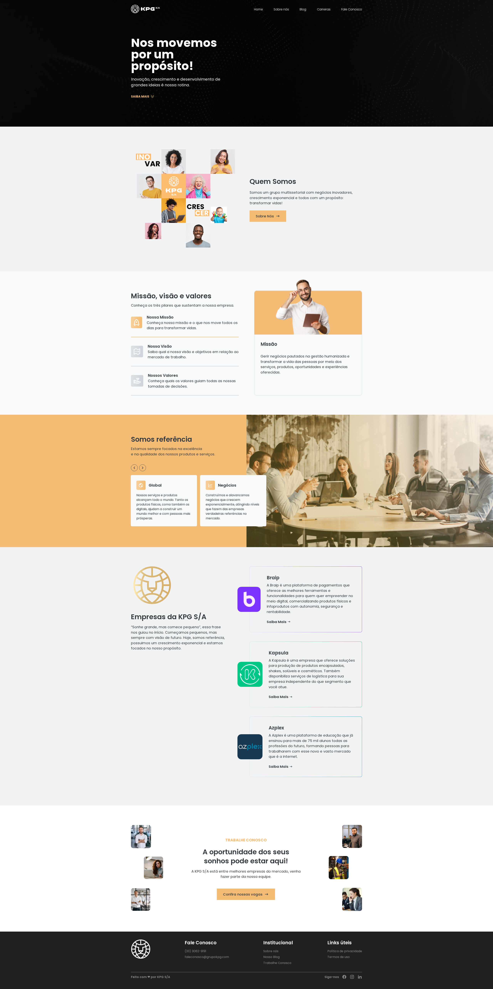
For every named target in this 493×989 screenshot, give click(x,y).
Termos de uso (338, 957)
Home (258, 9)
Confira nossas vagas (242, 894)
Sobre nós (281, 9)
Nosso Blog (271, 957)
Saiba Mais (276, 621)
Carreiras (323, 9)
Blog (303, 9)
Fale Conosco (351, 9)
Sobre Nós (265, 216)
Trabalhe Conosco (277, 963)
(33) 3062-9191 (195, 951)
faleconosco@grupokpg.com (207, 957)
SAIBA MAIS (140, 96)
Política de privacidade (344, 951)
